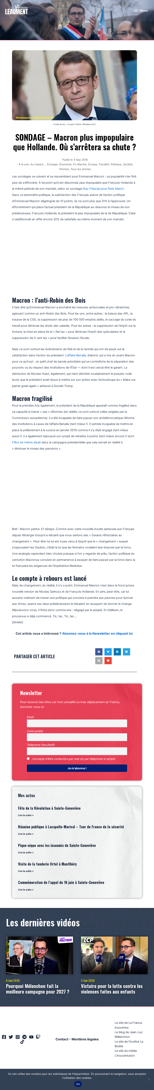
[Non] (149, 1079)
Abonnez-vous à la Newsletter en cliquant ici (97, 633)
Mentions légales (85, 1039)
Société (128, 164)
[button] (98, 651)
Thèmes (64, 169)
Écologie (52, 164)
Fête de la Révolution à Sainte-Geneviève (49, 808)
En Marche (80, 164)
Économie (65, 164)
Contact (62, 1039)
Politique (116, 164)
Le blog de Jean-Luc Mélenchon (129, 1034)
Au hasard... (38, 164)
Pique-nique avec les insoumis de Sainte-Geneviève (57, 845)
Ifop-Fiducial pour (103, 188)
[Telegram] (24, 1037)
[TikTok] (22, 1042)
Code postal (35, 731)
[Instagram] (17, 1037)
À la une (24, 164)
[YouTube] (31, 1037)
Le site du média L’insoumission (126, 1053)
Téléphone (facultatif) (41, 744)
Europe (92, 164)
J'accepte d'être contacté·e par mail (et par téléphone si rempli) (73, 758)
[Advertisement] (74, 257)
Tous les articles (81, 169)
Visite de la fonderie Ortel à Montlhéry (47, 864)
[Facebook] (4, 1037)
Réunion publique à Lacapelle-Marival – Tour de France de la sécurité (71, 826)
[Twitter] (11, 1037)
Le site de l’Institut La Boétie (129, 1044)
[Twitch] (38, 1037)
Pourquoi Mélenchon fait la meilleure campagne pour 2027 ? (37, 988)
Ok (78, 1084)
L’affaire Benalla (75, 355)
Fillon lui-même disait (26, 442)
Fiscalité (104, 164)
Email (30, 717)
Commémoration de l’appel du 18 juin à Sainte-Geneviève (61, 882)
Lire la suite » (26, 815)
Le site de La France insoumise (128, 1025)
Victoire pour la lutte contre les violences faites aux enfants (112, 988)
